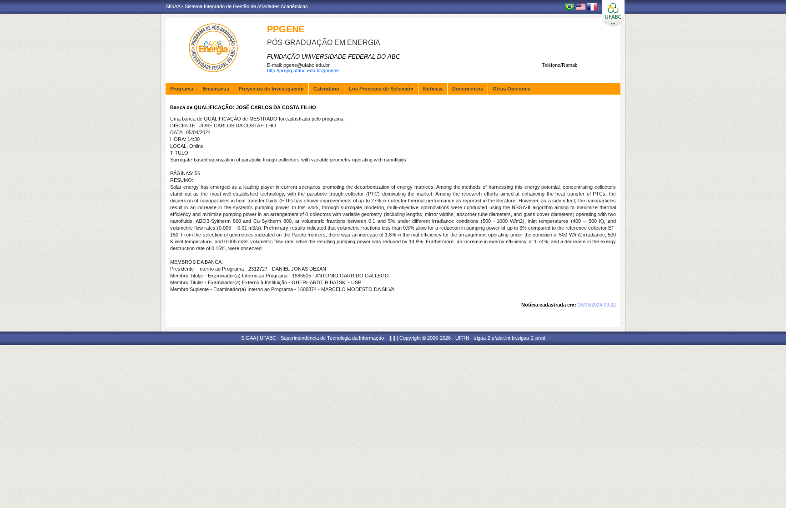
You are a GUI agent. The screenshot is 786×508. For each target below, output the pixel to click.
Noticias (433, 88)
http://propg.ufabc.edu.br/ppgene (303, 70)
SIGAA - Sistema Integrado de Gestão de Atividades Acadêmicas (237, 6)
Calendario (326, 88)
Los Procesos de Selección (381, 88)
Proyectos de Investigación (271, 88)
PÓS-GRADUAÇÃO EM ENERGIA (323, 42)
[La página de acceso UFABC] (613, 13)
